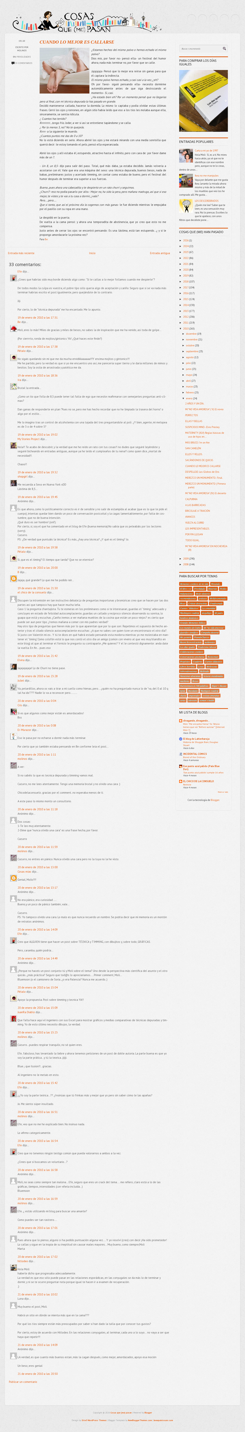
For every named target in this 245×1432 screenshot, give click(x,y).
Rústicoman (212, 656)
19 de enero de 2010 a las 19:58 (38, 547)
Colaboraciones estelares (191, 651)
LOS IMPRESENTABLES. (197, 528)
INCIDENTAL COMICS (195, 754)
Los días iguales (187, 646)
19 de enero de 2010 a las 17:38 (38, 346)
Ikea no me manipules (207, 175)
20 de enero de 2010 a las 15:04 (38, 987)
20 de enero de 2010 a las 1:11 (37, 754)
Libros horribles (187, 666)
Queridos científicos (189, 632)
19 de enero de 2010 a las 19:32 (38, 472)
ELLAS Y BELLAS (193, 421)
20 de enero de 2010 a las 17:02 (38, 1257)
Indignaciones (186, 593)
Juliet (21, 680)
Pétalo (22, 351)
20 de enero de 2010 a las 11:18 (38, 809)
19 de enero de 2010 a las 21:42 (38, 656)
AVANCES (190, 516)
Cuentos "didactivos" (189, 608)
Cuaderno (197, 661)
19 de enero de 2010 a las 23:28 (38, 676)
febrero (190, 392)
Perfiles (223, 588)
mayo (189, 375)
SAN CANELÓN (193, 448)
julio (188, 363)
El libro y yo (185, 588)
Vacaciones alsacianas (190, 676)
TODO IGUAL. (192, 540)
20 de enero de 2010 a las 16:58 (38, 1170)
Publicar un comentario (23, 1382)
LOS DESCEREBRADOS (207, 201)
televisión (192, 700)
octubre (190, 345)
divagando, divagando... (196, 720)
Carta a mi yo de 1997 (206, 150)
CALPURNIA (191, 499)
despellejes (207, 612)
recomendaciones (188, 598)
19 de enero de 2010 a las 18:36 (38, 375)
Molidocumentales (218, 598)
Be (19, 322)
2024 (186, 246)
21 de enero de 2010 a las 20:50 (38, 1374)
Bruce (182, 603)
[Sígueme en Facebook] (202, 19)
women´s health (207, 700)
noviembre (192, 339)
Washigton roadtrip (209, 690)
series (182, 700)
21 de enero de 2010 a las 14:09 (38, 1345)
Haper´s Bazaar (219, 685)
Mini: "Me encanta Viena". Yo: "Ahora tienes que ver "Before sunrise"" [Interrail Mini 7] (204, 726)
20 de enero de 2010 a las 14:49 (38, 958)
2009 (186, 558)
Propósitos (185, 661)
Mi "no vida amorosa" (214, 627)
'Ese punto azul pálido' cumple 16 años (203, 772)
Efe (20, 271)
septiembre (192, 351)
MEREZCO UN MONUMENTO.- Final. (204, 477)
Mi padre (219, 612)
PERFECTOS (191, 415)
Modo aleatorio (203, 593)
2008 (186, 564)
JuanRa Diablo (26, 1012)
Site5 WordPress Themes (94, 1420)
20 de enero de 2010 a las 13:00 (38, 867)
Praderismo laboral (207, 646)
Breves (195, 681)
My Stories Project (29, 439)
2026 (186, 240)
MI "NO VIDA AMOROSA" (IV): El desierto (205, 493)
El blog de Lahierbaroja (196, 738)
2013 (186, 311)
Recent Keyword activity (191, 642)
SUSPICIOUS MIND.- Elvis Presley (202, 427)
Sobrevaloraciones (188, 671)
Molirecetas (212, 666)
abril (188, 380)
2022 (186, 258)
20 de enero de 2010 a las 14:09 (38, 929)
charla (183, 695)
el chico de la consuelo (32, 592)
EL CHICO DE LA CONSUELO (198, 781)
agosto (190, 357)
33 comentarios (23, 63)
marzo (190, 386)
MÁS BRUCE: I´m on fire (197, 442)
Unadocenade (216, 603)
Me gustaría (185, 637)
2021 (186, 264)
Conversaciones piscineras (192, 656)
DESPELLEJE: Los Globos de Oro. (202, 472)
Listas (201, 666)
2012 (186, 316)
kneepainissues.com (163, 1420)
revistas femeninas (211, 695)
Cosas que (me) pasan (121, 1412)
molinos (22, 759)
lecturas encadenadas (213, 676)
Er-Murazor (24, 730)
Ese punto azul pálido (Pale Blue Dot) (201, 768)
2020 (186, 269)
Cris (20, 705)
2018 (186, 281)
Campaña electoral (210, 632)
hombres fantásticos (189, 617)
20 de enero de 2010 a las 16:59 (38, 1199)
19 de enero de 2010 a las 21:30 (38, 588)
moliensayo (210, 642)
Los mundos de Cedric (190, 627)
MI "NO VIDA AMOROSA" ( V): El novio (204, 409)
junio (189, 369)
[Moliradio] (224, 19)
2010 (186, 328)
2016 (186, 293)
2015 (186, 299)
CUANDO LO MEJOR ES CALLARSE (77, 42)
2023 (186, 252)
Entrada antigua (160, 253)
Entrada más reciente (21, 253)
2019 (186, 275)
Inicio (92, 253)
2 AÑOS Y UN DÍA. (194, 403)
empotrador (194, 695)
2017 (186, 287)
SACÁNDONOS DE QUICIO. (199, 460)
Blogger (215, 800)
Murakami (193, 690)
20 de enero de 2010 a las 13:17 (38, 887)
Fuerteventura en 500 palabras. (194, 685)
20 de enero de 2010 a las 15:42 (38, 1083)
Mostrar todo (223, 792)
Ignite (182, 690)
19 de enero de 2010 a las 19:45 (38, 497)
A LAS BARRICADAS (195, 505)
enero (189, 398)
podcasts (203, 598)
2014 (186, 305)
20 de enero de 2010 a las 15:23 (38, 1032)
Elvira (21, 660)
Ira (19, 380)
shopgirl (23, 476)
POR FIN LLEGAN (194, 534)
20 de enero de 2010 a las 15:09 (38, 1008)
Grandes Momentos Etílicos (193, 622)
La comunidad (208, 608)
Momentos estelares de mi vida (194, 583)
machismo (184, 681)
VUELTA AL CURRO (194, 522)
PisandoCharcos (201, 637)
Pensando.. (216, 583)
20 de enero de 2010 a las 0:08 (37, 725)
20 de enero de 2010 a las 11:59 (38, 847)
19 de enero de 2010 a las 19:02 (38, 434)
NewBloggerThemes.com (140, 1420)
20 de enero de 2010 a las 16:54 (38, 1141)
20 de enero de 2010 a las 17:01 (38, 1228)
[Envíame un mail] (213, 19)
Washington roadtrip (189, 612)
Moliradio (204, 671)
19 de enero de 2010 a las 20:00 (38, 568)
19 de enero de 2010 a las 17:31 (38, 317)
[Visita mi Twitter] (191, 19)
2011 (186, 322)
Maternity (212, 588)
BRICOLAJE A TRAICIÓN (197, 511)
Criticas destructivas (197, 603)
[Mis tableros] (235, 19)
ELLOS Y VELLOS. (194, 454)
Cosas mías (24, 871)
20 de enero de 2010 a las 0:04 (37, 701)
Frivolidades (24, 56)
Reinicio (187, 784)
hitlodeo (23, 1261)
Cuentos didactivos (213, 661)
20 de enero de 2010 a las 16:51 (38, 1112)
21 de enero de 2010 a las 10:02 (38, 1294)
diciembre (191, 333)
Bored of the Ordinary (194, 757)
